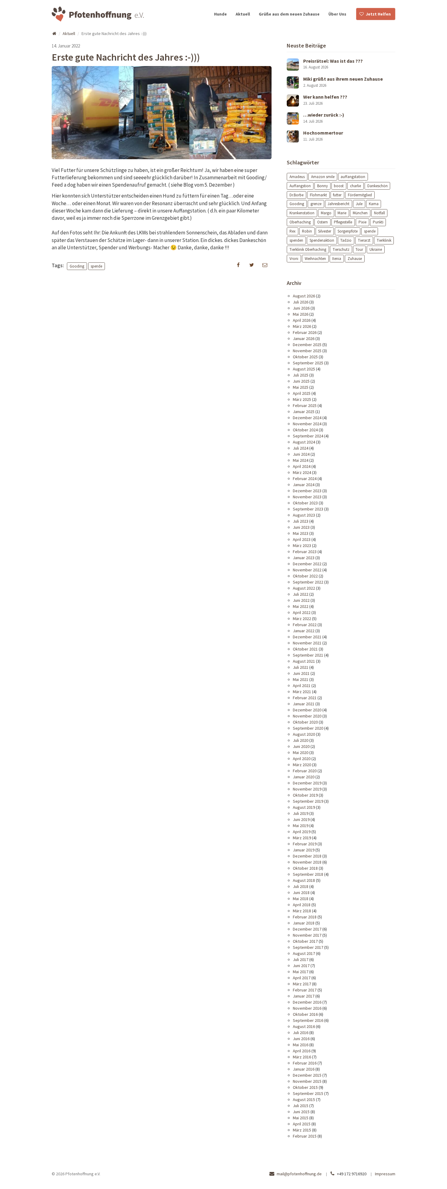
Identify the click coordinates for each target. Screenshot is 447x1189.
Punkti (378, 222)
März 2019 (302, 837)
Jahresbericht (338, 203)
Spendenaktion (322, 240)
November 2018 (307, 862)
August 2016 (304, 1026)
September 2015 (308, 1093)
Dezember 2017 (307, 929)
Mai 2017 (300, 971)
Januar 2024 (303, 484)
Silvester (324, 231)
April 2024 (301, 466)
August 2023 (304, 515)
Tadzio (346, 240)
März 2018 (302, 911)
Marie (342, 213)
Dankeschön (377, 185)
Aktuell (243, 14)
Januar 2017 (303, 996)
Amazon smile (322, 176)
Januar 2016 (303, 1069)
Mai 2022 (300, 606)
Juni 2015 (301, 1111)
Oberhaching (300, 222)
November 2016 (307, 1008)
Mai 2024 (300, 460)
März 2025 (302, 399)
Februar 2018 (305, 917)
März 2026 (302, 326)
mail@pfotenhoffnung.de (299, 1174)
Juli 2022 (300, 594)
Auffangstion (300, 185)
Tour (359, 249)
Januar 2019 (303, 850)
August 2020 (304, 734)
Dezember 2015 (307, 1075)
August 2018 (304, 880)
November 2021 (307, 643)
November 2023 (307, 497)
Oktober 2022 (305, 576)
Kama (374, 203)
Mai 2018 (300, 898)
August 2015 (304, 1099)
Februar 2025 (305, 405)
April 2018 (301, 904)
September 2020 (308, 728)
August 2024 (304, 442)
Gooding (77, 265)
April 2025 (301, 393)
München (360, 213)
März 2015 (302, 1130)
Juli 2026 (300, 302)
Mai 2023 (300, 533)
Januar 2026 (303, 338)
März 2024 (302, 472)
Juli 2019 (300, 813)
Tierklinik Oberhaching (307, 249)
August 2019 (304, 807)
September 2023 (308, 509)
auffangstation (353, 176)
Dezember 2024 (307, 417)
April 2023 (301, 539)
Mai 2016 (300, 1044)
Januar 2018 (303, 923)
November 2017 (307, 935)
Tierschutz (341, 249)
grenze (315, 203)
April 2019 (301, 831)
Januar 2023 (303, 557)
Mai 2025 (300, 387)
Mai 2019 (300, 825)
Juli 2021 (300, 667)
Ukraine (375, 249)
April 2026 (301, 320)
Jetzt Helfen (378, 14)
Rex (292, 231)
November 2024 (307, 423)
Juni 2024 (301, 454)
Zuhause (355, 258)
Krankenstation (301, 213)
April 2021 (301, 685)
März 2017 (302, 984)
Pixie (362, 222)
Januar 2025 (303, 411)
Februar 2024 (305, 478)
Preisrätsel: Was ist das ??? (333, 61)
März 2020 (302, 764)
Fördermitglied (360, 194)
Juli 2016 (300, 1032)
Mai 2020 (300, 752)
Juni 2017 (301, 965)
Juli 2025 (300, 375)
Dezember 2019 (307, 783)
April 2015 (301, 1124)
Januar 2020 (303, 777)
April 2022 (301, 612)
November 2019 (307, 789)
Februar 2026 (305, 332)
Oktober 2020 (305, 722)
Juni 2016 (301, 1038)
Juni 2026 (301, 308)
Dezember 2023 (307, 490)
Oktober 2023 (305, 503)
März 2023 (302, 545)
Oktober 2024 (305, 430)
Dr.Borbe (296, 194)
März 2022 (302, 618)
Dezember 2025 (307, 344)
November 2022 (307, 570)
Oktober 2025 (305, 357)
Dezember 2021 (307, 637)
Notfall (379, 213)
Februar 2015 (305, 1136)
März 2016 (302, 1057)
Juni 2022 (301, 600)
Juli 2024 (300, 448)
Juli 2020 (300, 740)
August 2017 (304, 953)
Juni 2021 (301, 673)
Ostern (322, 222)
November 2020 (307, 716)
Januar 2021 (303, 704)
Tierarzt (364, 240)
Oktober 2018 (305, 868)
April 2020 (301, 758)
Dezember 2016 (307, 1002)
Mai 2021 (300, 679)
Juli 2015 (300, 1105)
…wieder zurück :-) (323, 115)
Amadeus (297, 176)
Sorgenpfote (348, 231)
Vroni (293, 258)
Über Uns (337, 14)
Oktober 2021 (305, 649)
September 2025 (308, 363)
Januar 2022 (303, 630)
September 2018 (308, 874)
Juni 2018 (301, 892)
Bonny (322, 185)
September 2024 (308, 436)
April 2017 (301, 977)
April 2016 (301, 1051)
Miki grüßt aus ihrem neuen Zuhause (343, 79)
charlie (355, 185)
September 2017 (308, 947)
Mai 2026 (300, 314)
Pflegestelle (343, 222)
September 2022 (308, 582)
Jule (359, 203)
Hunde (220, 14)
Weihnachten (315, 258)
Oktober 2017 (305, 941)
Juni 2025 (301, 381)
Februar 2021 (305, 697)
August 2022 (304, 588)
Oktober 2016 (305, 1014)
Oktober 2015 (305, 1087)
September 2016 (308, 1020)
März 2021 (302, 691)
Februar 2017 (305, 990)
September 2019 (308, 801)
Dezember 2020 (307, 710)
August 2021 (304, 661)
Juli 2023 (300, 521)
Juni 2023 (301, 527)
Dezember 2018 (307, 856)
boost (339, 185)
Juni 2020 (301, 746)
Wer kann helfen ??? (325, 97)
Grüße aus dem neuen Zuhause (289, 14)
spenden (296, 240)
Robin (307, 231)
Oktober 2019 (305, 795)
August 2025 (304, 369)
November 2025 (307, 350)
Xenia (336, 258)
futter (337, 194)
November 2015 (307, 1081)
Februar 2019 (305, 844)
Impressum (385, 1174)
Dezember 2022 (307, 563)
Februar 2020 (305, 770)
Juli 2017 (300, 959)
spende (96, 265)
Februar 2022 (305, 624)
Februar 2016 (305, 1063)
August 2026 (304, 296)
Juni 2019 (301, 819)
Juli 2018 (300, 886)
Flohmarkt (318, 194)
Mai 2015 (300, 1118)
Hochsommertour (323, 133)
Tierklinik (384, 240)
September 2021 (308, 655)
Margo (326, 213)
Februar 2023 (305, 551)
